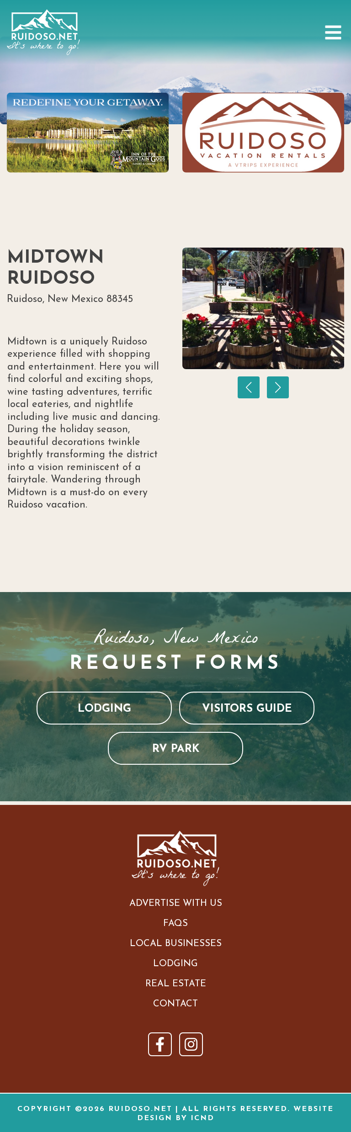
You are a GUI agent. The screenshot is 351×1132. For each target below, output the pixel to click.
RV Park (175, 749)
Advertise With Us (175, 903)
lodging (104, 709)
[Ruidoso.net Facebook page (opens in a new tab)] (160, 1044)
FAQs (175, 923)
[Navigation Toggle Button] (333, 32)
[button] (249, 387)
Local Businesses (176, 943)
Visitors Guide (247, 709)
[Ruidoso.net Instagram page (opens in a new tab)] (191, 1044)
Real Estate (175, 984)
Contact (175, 1004)
